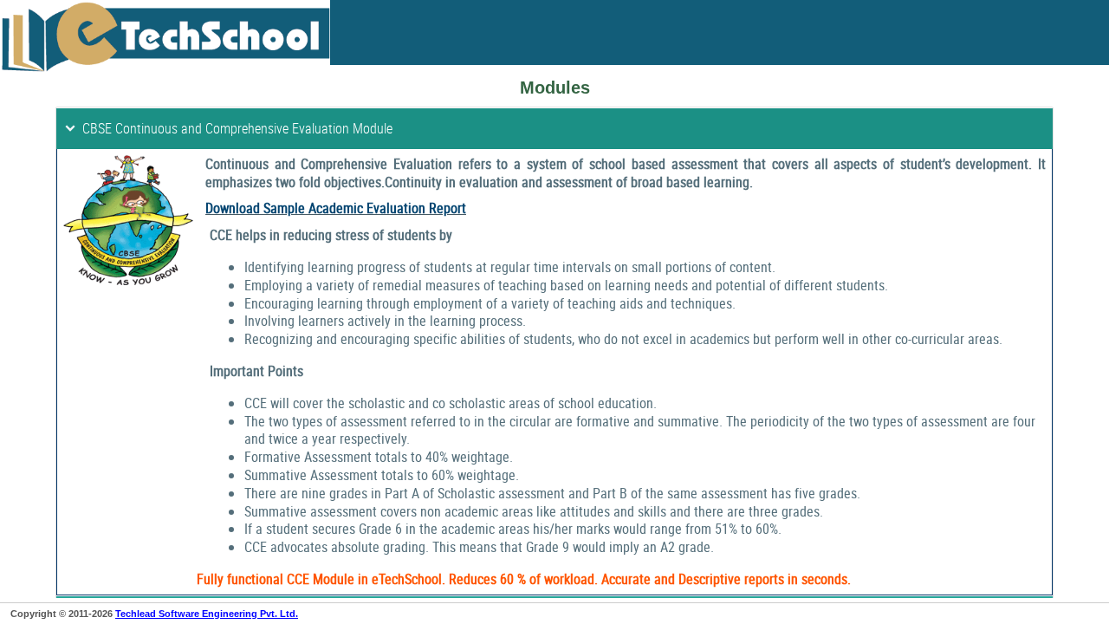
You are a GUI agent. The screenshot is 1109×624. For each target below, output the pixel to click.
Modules (555, 87)
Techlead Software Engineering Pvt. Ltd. (206, 613)
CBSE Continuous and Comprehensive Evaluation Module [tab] (237, 128)
